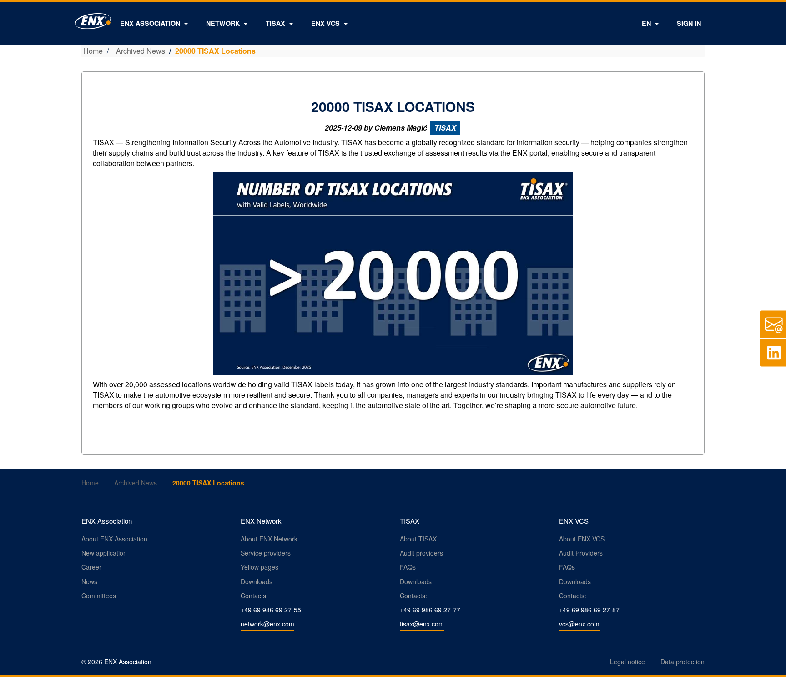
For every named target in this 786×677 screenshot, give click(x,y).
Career (91, 566)
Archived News (140, 50)
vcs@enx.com (579, 623)
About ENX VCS (582, 538)
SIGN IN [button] (689, 23)
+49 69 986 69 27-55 (271, 609)
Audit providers (421, 552)
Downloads (256, 581)
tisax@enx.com (422, 623)
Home (93, 50)
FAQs (408, 566)
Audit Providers (581, 552)
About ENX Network (269, 538)
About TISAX (418, 538)
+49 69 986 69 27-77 (430, 609)
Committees (98, 595)
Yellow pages (259, 566)
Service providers (266, 552)
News (89, 581)
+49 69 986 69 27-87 (589, 609)
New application (104, 552)
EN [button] (647, 23)
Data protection (682, 661)
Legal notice (627, 661)
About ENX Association (114, 538)
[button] (154, 23)
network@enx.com (267, 623)
